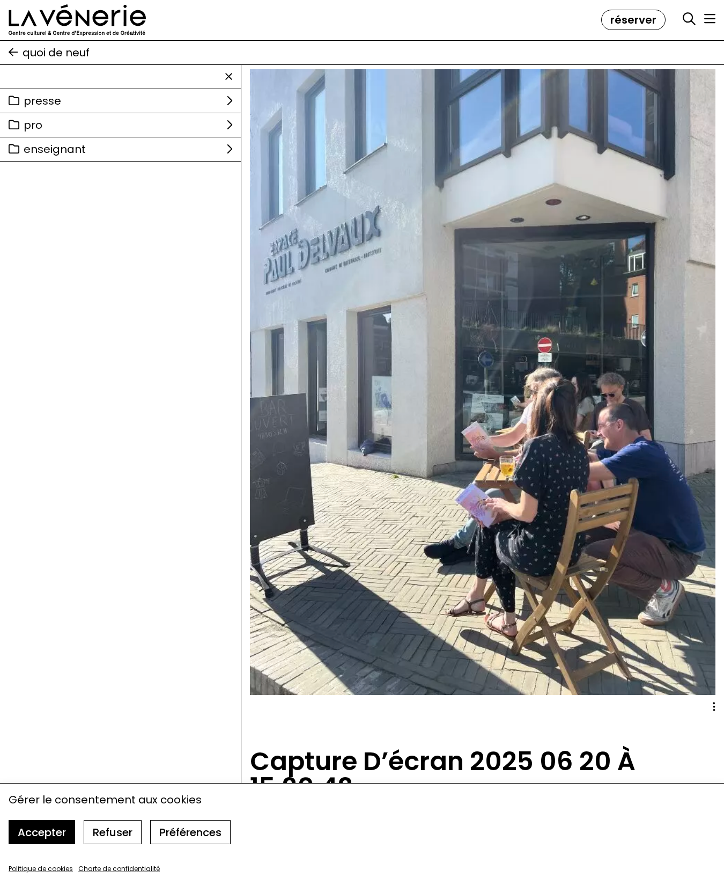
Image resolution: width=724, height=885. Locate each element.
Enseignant (55, 149)
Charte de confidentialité (119, 868)
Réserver (633, 19)
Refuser (112, 832)
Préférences (190, 832)
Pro (33, 125)
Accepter (42, 832)
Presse (42, 100)
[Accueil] (77, 20)
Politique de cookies (41, 868)
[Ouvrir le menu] (709, 18)
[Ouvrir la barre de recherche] (689, 19)
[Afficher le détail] (714, 706)
